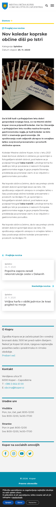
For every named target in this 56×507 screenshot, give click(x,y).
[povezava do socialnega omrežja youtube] (22, 453)
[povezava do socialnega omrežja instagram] (13, 453)
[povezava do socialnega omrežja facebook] (5, 453)
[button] (49, 6)
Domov (6, 20)
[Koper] (22, 6)
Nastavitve (32, 502)
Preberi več (8, 355)
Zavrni (20, 502)
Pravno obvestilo (28, 483)
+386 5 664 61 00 (14, 383)
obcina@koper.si (14, 387)
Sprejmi (8, 502)
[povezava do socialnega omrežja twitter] (30, 453)
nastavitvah (17, 497)
